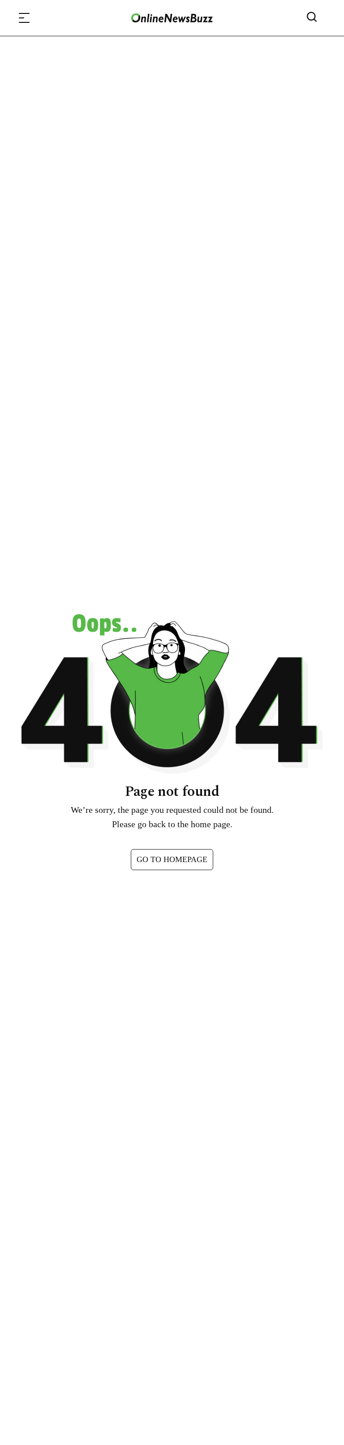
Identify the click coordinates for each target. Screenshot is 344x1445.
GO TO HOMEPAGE (172, 859)
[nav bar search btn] (315, 18)
